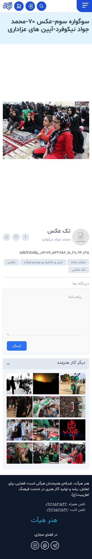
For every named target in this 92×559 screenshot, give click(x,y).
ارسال (17, 346)
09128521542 (56, 504)
